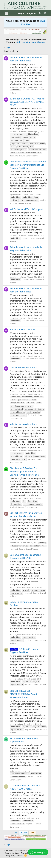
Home (19, 855)
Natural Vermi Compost (22, 329)
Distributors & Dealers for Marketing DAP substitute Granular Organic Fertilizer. (24, 471)
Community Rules (11, 853)
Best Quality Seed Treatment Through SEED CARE (25, 556)
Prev (25, 832)
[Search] (45, 13)
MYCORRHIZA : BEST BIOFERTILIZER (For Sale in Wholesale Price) (24, 694)
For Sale (43, 684)
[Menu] (6, 13)
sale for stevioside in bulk (23, 367)
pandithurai (14, 542)
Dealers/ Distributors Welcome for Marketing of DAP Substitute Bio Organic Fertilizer (28, 165)
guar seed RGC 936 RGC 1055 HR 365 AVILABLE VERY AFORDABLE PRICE (27, 102)
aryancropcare (15, 194)
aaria (12, 771)
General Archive (32, 156)
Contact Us (8, 850)
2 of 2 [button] (33, 832)
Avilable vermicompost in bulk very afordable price (26, 59)
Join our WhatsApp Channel (31, 42)
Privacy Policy (10, 855)
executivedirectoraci (18, 87)
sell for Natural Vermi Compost (26, 209)
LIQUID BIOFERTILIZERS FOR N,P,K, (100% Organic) (25, 787)
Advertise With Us (22, 850)
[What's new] (40, 13)
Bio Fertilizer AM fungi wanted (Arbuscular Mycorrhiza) (26, 514)
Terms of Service (27, 853)
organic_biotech (16, 587)
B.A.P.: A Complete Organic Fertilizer (24, 650)
